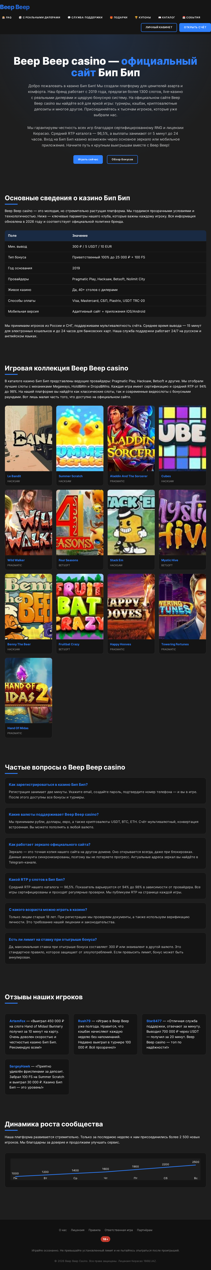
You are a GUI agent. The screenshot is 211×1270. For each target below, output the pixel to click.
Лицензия (77, 1230)
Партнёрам (144, 1230)
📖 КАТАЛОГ (166, 17)
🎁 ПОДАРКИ (119, 17)
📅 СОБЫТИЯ (191, 17)
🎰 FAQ (7, 17)
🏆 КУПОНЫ (143, 17)
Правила (95, 1230)
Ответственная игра (119, 1230)
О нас (63, 1230)
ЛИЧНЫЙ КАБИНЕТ (159, 27)
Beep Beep (15, 7)
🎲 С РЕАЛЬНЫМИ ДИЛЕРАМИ (39, 17)
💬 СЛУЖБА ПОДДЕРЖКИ (85, 17)
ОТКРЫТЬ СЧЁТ (195, 27)
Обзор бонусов (122, 159)
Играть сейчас (88, 159)
